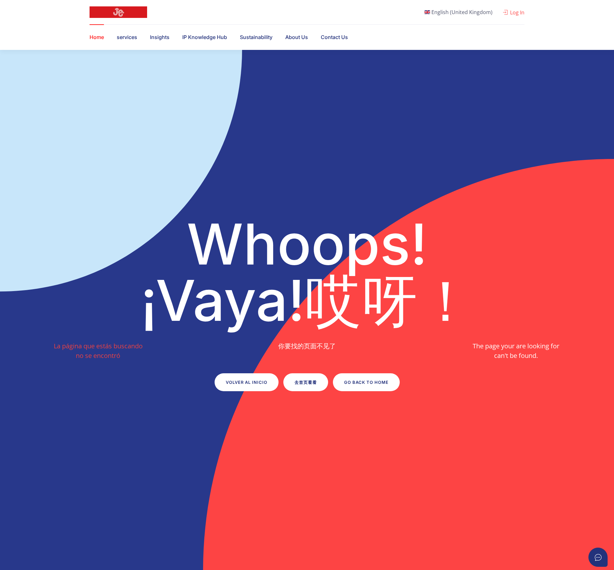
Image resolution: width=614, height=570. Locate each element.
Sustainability (256, 37)
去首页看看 (306, 382)
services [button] (127, 37)
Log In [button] (517, 12)
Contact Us (334, 37)
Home (97, 37)
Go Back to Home (366, 382)
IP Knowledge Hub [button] (204, 37)
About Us (296, 37)
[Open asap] (598, 557)
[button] (458, 12)
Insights (159, 37)
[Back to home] (118, 12)
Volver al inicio (246, 382)
